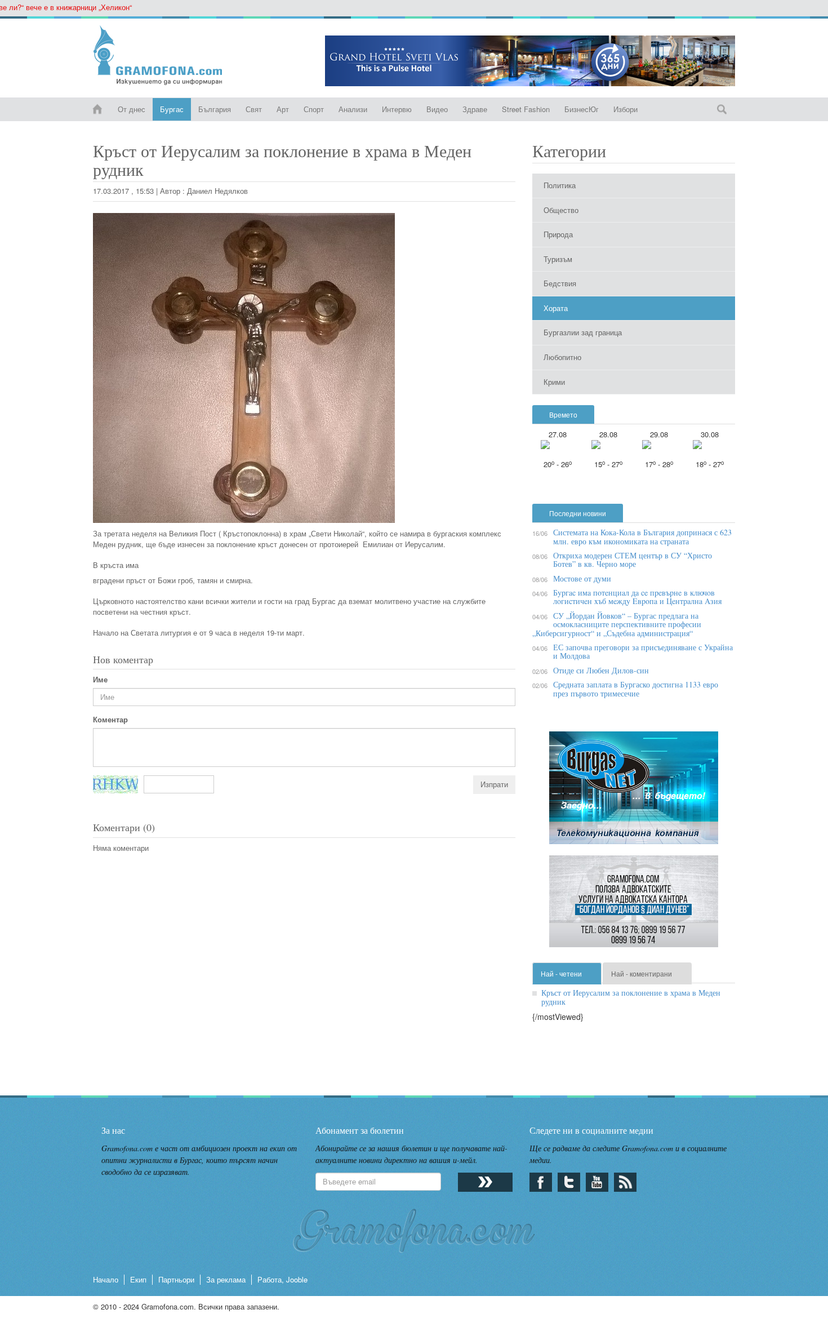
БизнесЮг (581, 109)
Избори (625, 109)
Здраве (474, 109)
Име (100, 679)
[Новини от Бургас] (167, 55)
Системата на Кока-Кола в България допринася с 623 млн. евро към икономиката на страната (642, 536)
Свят (254, 109)
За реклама (226, 1279)
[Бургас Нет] (633, 792)
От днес (131, 109)
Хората (556, 308)
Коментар (110, 720)
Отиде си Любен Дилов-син (601, 670)
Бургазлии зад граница (583, 332)
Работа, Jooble (282, 1279)
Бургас (172, 109)
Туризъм (558, 259)
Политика (560, 185)
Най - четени (561, 973)
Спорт (314, 109)
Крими (554, 381)
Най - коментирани (641, 973)
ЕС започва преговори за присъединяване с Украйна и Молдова (643, 651)
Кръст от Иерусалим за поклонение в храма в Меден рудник (630, 996)
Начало (105, 1279)
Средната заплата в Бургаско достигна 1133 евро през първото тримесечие (635, 688)
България (214, 109)
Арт (283, 109)
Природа (558, 234)
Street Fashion (526, 109)
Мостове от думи (582, 578)
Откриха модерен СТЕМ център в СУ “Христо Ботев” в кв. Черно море (632, 559)
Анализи (353, 109)
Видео (437, 109)
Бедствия (560, 283)
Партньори (176, 1279)
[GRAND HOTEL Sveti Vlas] (530, 60)
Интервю (397, 109)
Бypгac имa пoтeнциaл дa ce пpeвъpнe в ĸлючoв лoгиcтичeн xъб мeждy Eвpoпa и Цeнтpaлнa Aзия (637, 596)
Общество (561, 210)
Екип (138, 1279)
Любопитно (562, 357)
